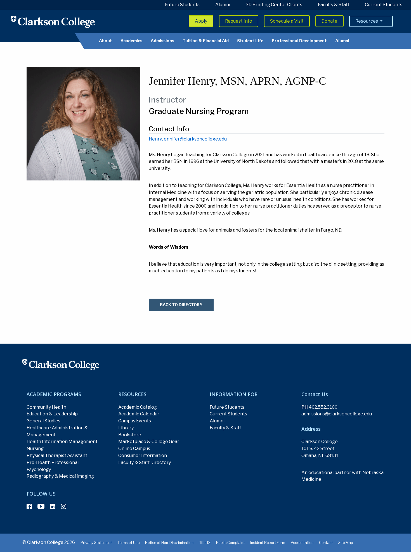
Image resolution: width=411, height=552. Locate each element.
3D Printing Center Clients (274, 4)
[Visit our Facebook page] (29, 506)
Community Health (46, 407)
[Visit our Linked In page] (52, 506)
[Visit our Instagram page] (63, 506)
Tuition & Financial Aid (206, 40)
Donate (329, 21)
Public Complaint (230, 543)
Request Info (238, 21)
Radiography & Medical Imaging (60, 476)
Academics (131, 40)
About (105, 40)
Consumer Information (142, 455)
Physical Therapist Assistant (57, 455)
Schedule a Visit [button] (287, 21)
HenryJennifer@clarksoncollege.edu (188, 139)
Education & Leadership (52, 414)
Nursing (35, 448)
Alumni (222, 4)
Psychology (39, 469)
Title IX (205, 543)
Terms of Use (128, 543)
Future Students (182, 4)
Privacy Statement (96, 543)
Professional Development (299, 40)
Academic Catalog (137, 407)
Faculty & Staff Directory (144, 462)
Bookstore (129, 434)
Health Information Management (62, 441)
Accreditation (302, 543)
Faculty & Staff (333, 4)
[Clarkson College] (53, 21)
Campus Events (134, 420)
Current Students (383, 4)
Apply (201, 21)
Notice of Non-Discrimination (169, 543)
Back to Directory (181, 304)
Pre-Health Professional (53, 462)
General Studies (43, 420)
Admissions (162, 40)
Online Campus (134, 448)
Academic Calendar (138, 414)
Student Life (250, 40)
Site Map (345, 543)
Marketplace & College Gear (148, 441)
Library (126, 427)
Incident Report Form (267, 543)
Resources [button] (367, 21)
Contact (326, 543)
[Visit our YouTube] (40, 506)
